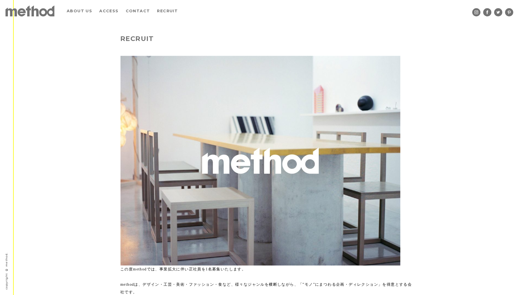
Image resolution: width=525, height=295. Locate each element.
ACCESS (108, 10)
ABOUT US (79, 10)
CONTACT (138, 10)
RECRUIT (167, 10)
